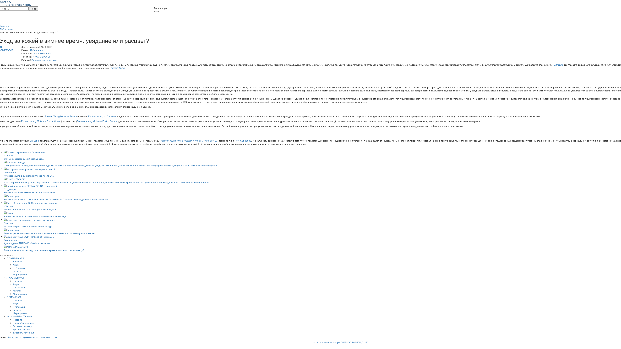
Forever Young (117, 67)
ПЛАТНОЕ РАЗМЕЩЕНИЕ (354, 342)
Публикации (36, 50)
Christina (558, 64)
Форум (336, 342)
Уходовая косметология (44, 59)
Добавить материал (23, 332)
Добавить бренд (21, 329)
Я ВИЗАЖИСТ (13, 297)
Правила (17, 319)
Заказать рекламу (22, 326)
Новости (17, 261)
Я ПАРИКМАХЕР (15, 258)
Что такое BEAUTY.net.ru (19, 316)
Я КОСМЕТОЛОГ (42, 53)
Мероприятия (20, 274)
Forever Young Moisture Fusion (60, 116)
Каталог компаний (322, 342)
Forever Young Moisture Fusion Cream (41, 121)
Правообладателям (23, 322)
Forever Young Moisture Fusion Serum (97, 121)
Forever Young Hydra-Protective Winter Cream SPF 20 (189, 140)
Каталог (17, 271)
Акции (16, 264)
